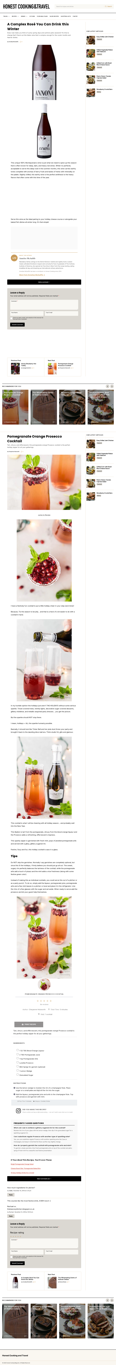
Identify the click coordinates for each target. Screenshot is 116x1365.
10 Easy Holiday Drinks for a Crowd (22, 1173)
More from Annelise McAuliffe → (32, 275)
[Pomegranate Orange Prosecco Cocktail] (62, 367)
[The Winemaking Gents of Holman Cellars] (44, 407)
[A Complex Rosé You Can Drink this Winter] (25, 1281)
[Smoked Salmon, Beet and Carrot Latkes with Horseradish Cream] (101, 407)
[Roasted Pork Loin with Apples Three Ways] (101, 1321)
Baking (99, 92)
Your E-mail (49, 312)
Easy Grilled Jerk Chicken (105, 37)
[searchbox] (79, 6)
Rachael (11, 1212)
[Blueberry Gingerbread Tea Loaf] (72, 407)
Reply (11, 1195)
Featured (99, 39)
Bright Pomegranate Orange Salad (22, 1164)
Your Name (14, 312)
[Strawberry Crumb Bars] (90, 92)
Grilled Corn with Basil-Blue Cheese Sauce (104, 64)
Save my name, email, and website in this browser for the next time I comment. (28, 318)
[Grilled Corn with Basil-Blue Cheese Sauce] (90, 66)
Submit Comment (17, 325)
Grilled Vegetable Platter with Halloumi (105, 50)
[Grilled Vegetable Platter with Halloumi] (90, 53)
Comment (14, 301)
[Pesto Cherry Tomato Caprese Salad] (90, 79)
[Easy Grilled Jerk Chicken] (90, 40)
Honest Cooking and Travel (15, 1355)
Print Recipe (30, 1024)
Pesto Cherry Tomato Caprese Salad (104, 77)
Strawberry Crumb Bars (104, 89)
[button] (44, 282)
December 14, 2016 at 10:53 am (24, 1212)
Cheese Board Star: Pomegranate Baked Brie (26, 1168)
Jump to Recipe (44, 515)
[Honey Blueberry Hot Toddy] (25, 367)
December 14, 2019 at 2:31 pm (22, 1190)
